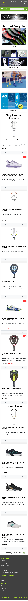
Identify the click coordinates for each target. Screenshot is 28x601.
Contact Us (3, 578)
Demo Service (4, 567)
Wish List (3, 590)
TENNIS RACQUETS (14, 67)
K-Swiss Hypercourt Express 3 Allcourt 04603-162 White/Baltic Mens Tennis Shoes (13, 536)
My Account (3, 585)
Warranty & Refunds (5, 565)
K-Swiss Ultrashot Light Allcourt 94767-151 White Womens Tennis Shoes (13, 174)
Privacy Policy (4, 563)
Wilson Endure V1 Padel (9, 281)
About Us (3, 560)
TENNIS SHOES (14, 89)
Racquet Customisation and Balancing (9, 572)
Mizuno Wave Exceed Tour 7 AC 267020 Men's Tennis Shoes (13, 318)
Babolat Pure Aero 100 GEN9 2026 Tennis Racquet (14, 246)
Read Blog (24, 553)
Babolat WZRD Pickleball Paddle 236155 (13, 388)
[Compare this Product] (22, 152)
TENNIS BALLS (14, 110)
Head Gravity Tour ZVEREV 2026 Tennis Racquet (13, 427)
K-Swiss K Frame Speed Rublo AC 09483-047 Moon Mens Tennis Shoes (13, 498)
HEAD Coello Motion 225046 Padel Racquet (12, 354)
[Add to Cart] (5, 152)
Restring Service (4, 570)
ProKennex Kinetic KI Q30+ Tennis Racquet (12, 209)
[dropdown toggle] (25, 4)
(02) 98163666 (24, 1)
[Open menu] (2, 9)
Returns (2, 580)
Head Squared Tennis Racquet (11, 139)
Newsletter (3, 593)
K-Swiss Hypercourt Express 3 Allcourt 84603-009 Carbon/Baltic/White (13, 462)
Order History (4, 588)
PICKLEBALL (14, 46)
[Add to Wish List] (14, 152)
